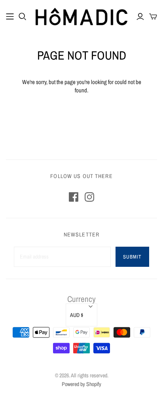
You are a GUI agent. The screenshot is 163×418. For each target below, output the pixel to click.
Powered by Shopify (81, 384)
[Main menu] (10, 17)
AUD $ (76, 315)
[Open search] (23, 17)
